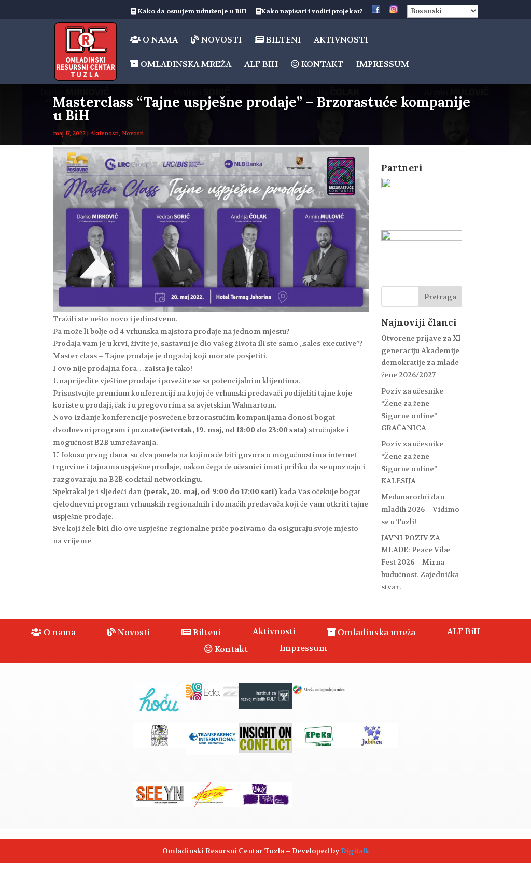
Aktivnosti (341, 40)
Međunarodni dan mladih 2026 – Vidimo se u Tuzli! (420, 509)
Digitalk (355, 850)
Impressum (382, 65)
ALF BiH (261, 65)
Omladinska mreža (184, 64)
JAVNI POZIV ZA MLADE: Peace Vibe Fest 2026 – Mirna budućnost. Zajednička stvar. (420, 562)
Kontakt (321, 64)
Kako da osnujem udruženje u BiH (191, 12)
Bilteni (282, 40)
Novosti (220, 40)
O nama (159, 40)
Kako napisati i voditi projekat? (311, 12)
